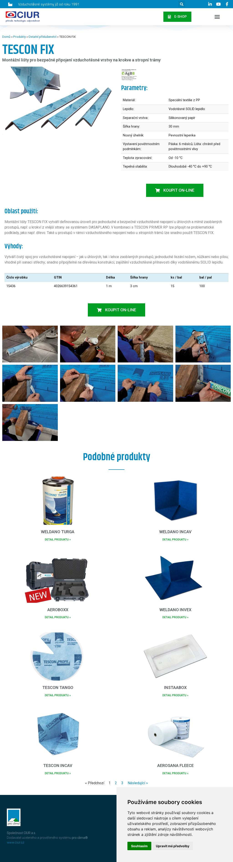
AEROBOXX (57, 609)
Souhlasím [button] (139, 846)
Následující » (138, 783)
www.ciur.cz (15, 842)
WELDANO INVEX (175, 609)
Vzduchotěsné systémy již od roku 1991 (48, 4)
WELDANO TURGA (57, 531)
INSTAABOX (175, 687)
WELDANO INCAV (175, 531)
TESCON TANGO (57, 687)
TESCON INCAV (57, 765)
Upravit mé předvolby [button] (172, 846)
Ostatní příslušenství (42, 36)
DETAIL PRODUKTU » (58, 539)
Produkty (19, 36)
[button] (181, 4)
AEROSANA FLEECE (175, 765)
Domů (6, 36)
